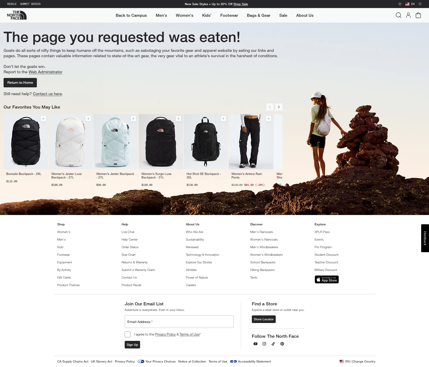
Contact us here (47, 93)
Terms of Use (190, 334)
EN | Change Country (360, 361)
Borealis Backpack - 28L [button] (23, 174)
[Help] (420, 4)
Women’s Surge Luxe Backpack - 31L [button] (156, 175)
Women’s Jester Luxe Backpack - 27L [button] (66, 175)
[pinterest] (282, 343)
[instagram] (264, 343)
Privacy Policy (165, 334)
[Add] (43, 118)
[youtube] (255, 343)
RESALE (12, 4)
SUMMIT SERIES (30, 4)
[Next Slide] (278, 107)
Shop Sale (240, 4)
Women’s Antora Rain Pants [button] (246, 175)
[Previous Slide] (269, 107)
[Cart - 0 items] (418, 15)
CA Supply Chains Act (72, 361)
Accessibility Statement (254, 361)
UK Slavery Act (101, 361)
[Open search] (398, 15)
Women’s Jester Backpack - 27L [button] (115, 175)
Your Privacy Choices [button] (160, 361)
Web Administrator (45, 71)
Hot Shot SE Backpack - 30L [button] (204, 175)
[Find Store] (400, 4)
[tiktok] (273, 343)
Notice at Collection (192, 361)
